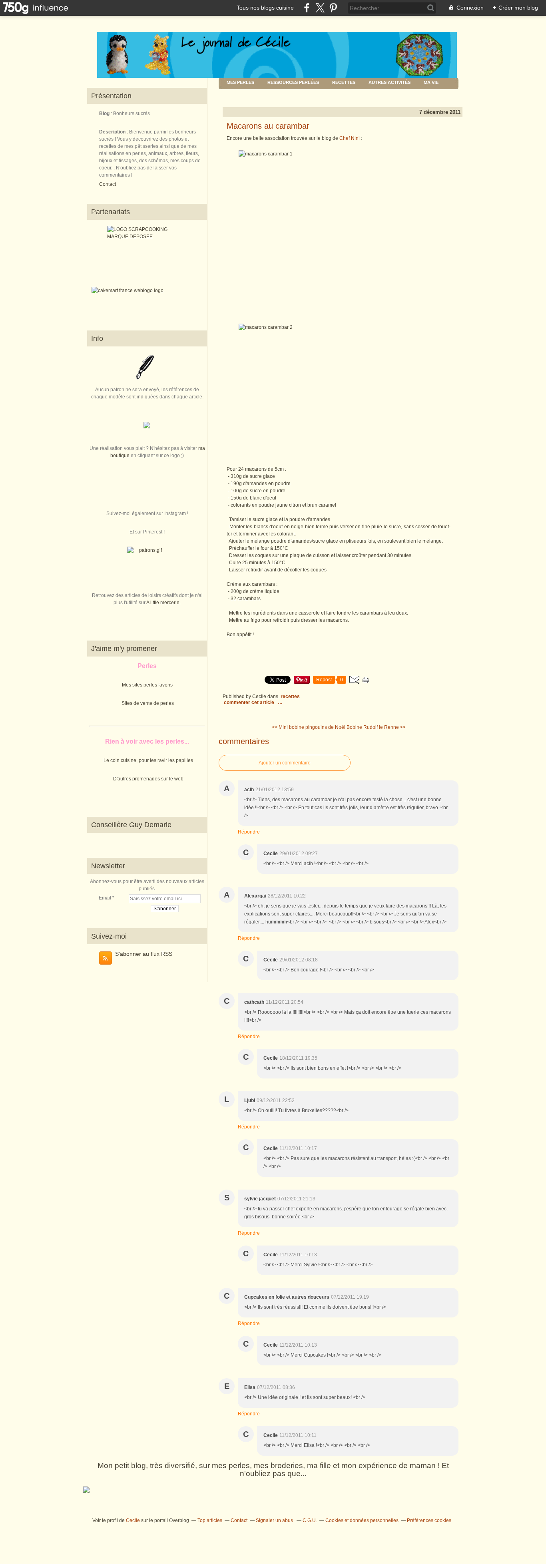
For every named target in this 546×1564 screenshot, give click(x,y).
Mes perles (240, 82)
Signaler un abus (275, 1520)
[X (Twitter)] (320, 7)
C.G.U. (310, 1520)
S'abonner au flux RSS (143, 954)
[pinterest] (333, 7)
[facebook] (307, 7)
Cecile (133, 1520)
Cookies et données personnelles (362, 1520)
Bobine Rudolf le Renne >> (376, 727)
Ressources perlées (293, 82)
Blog (104, 113)
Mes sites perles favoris (147, 685)
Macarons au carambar (268, 125)
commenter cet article (249, 702)
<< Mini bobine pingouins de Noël (308, 727)
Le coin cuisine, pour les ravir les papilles (148, 760)
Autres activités (389, 82)
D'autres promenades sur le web (148, 779)
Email (105, 898)
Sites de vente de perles (148, 703)
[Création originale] (146, 427)
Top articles (209, 1520)
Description (113, 132)
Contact (107, 184)
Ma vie (431, 82)
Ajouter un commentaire (285, 763)
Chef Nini (349, 138)
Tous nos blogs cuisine (265, 7)
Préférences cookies (429, 1520)
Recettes (343, 82)
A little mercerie (162, 602)
